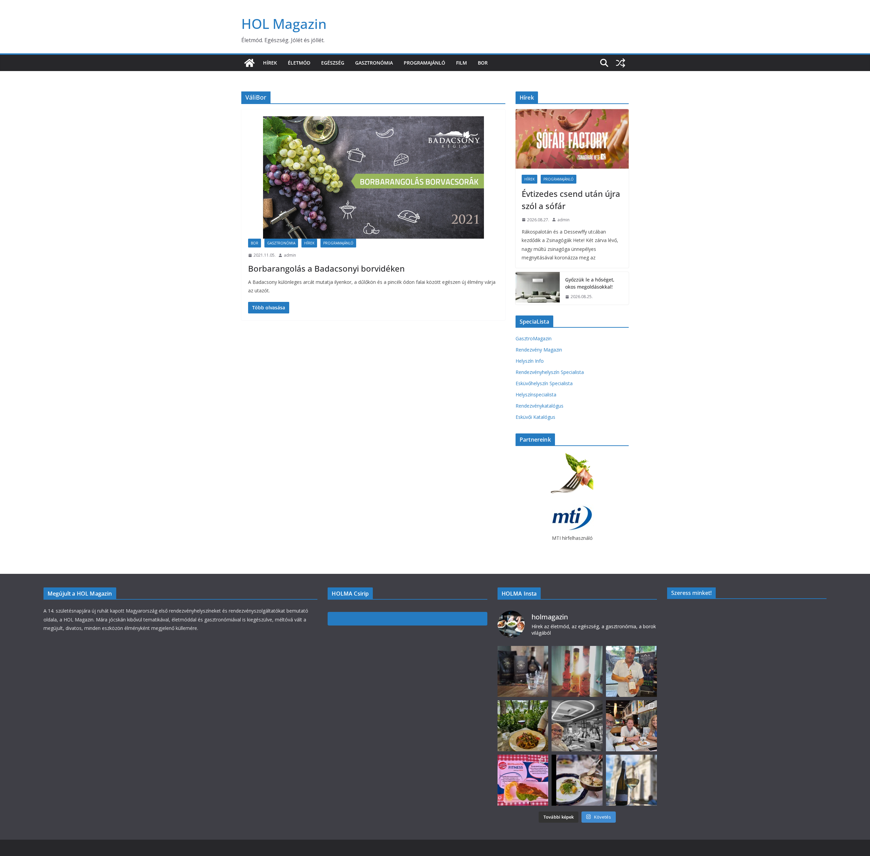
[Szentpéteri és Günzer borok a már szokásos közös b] (631, 671)
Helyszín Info (530, 361)
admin (290, 255)
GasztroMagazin (534, 338)
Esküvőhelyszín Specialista (544, 383)
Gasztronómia (374, 62)
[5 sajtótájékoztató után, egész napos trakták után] (631, 725)
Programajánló (424, 62)
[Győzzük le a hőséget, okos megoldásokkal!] (538, 288)
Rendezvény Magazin (539, 349)
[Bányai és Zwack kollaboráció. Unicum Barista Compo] (523, 671)
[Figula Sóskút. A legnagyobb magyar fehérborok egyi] (631, 780)
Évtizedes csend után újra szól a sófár (571, 199)
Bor (483, 62)
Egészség (332, 62)
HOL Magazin (284, 23)
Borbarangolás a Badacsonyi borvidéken (326, 268)
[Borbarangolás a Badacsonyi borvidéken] (373, 177)
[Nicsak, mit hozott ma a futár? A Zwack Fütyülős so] (577, 671)
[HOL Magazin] (249, 63)
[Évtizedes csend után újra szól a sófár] (572, 139)
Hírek (270, 62)
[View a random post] (620, 63)
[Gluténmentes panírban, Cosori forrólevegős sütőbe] (523, 780)
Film (461, 62)
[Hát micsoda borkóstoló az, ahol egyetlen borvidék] (577, 725)
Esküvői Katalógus (535, 417)
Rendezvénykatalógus (539, 406)
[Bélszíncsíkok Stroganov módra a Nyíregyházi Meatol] (523, 725)
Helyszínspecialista (536, 394)
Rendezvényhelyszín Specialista (550, 372)
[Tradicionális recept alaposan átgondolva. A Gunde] (577, 780)
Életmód (299, 62)
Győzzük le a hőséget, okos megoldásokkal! (589, 283)
